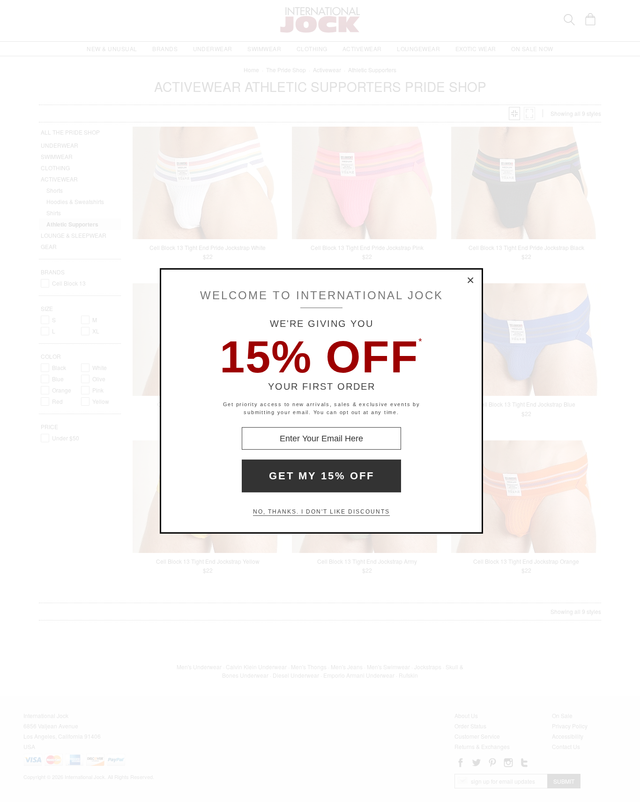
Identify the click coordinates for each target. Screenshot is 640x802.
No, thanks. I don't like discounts (321, 511)
